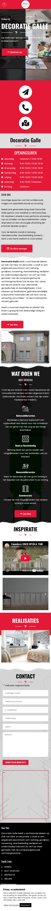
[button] (4, 4)
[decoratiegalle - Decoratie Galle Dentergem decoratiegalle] (25, 4)
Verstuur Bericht (15, 762)
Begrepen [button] (25, 905)
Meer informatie (11, 905)
